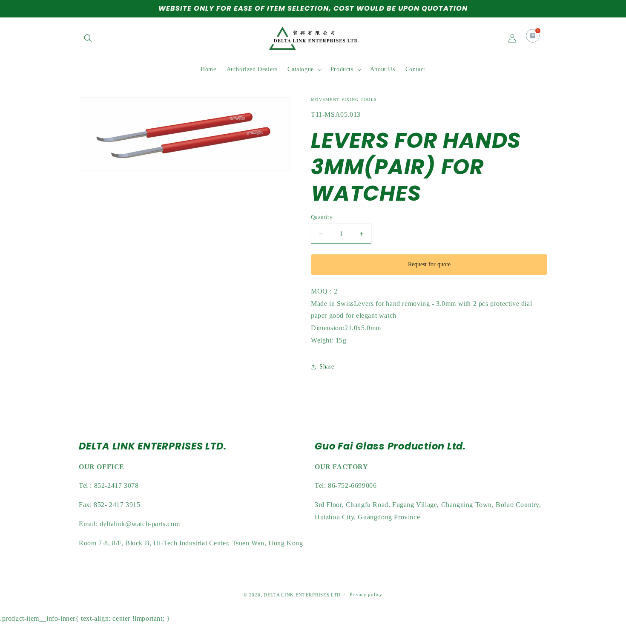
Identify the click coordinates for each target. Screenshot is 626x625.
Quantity (322, 217)
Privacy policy (366, 594)
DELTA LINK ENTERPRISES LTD (302, 594)
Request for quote (429, 264)
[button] (88, 38)
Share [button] (326, 366)
